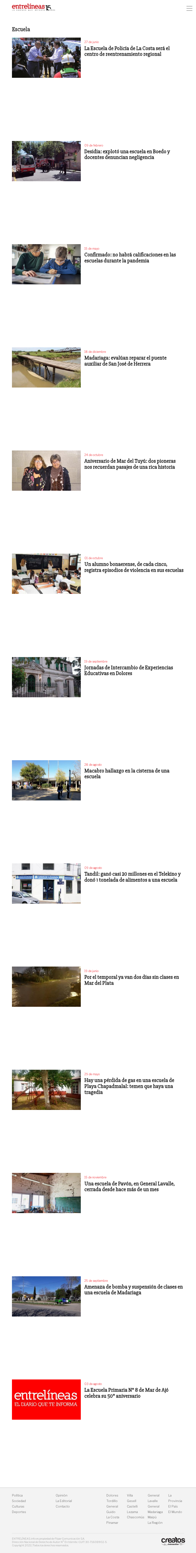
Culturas (18, 1506)
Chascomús (135, 1517)
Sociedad (19, 1501)
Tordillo (112, 1501)
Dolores (112, 1495)
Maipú (152, 1517)
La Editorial (64, 1501)
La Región (155, 1523)
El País (173, 1506)
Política (17, 1495)
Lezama (132, 1512)
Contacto (63, 1506)
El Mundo (175, 1512)
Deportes (19, 1512)
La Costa (112, 1517)
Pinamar (112, 1523)
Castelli (132, 1506)
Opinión (61, 1495)
